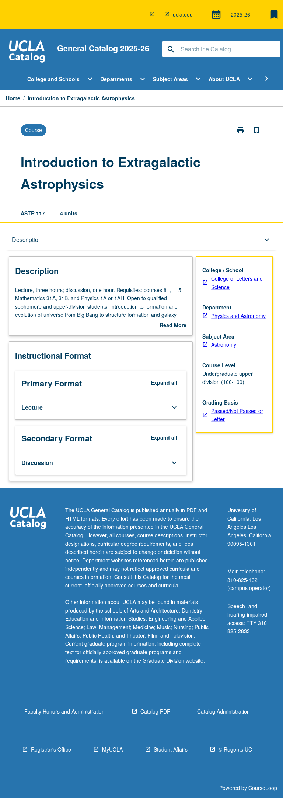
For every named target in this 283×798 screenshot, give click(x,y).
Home (13, 98)
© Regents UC (235, 749)
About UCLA (224, 79)
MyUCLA (112, 749)
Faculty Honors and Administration (64, 711)
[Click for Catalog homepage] (26, 52)
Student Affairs (171, 749)
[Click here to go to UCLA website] (28, 518)
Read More (173, 325)
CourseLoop (262, 787)
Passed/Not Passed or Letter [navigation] (237, 415)
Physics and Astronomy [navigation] (238, 315)
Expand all (164, 382)
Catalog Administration (223, 711)
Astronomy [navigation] (223, 344)
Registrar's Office (51, 749)
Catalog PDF (155, 711)
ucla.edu (183, 14)
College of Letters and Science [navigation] (237, 283)
